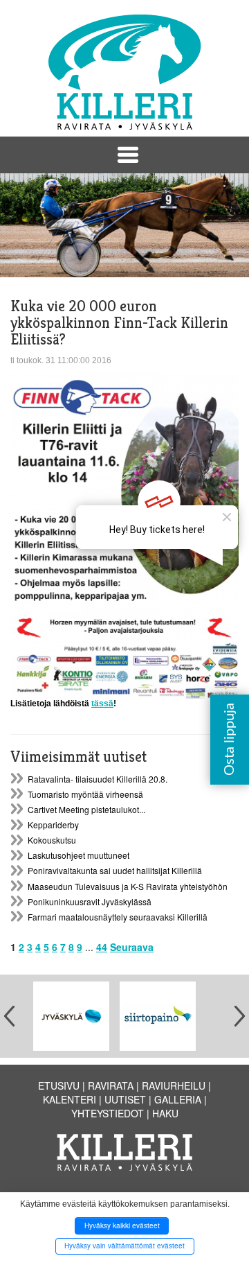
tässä (102, 703)
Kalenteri (69, 1099)
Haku (165, 1113)
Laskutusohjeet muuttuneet (78, 855)
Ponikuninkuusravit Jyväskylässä (89, 901)
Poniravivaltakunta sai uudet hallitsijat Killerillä (115, 870)
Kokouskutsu (52, 840)
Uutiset (125, 1099)
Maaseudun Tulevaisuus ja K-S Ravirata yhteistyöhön (128, 886)
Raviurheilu (173, 1085)
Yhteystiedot (107, 1113)
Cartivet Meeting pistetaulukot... (86, 809)
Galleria (177, 1099)
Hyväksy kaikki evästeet (122, 1225)
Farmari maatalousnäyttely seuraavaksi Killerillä (118, 917)
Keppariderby (53, 824)
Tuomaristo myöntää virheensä (85, 794)
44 (101, 947)
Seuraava (132, 947)
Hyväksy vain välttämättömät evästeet (124, 1245)
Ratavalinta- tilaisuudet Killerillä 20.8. (97, 779)
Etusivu (59, 1085)
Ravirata (110, 1085)
